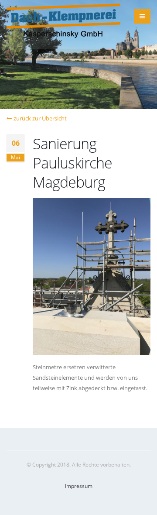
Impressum (78, 485)
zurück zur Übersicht (39, 118)
